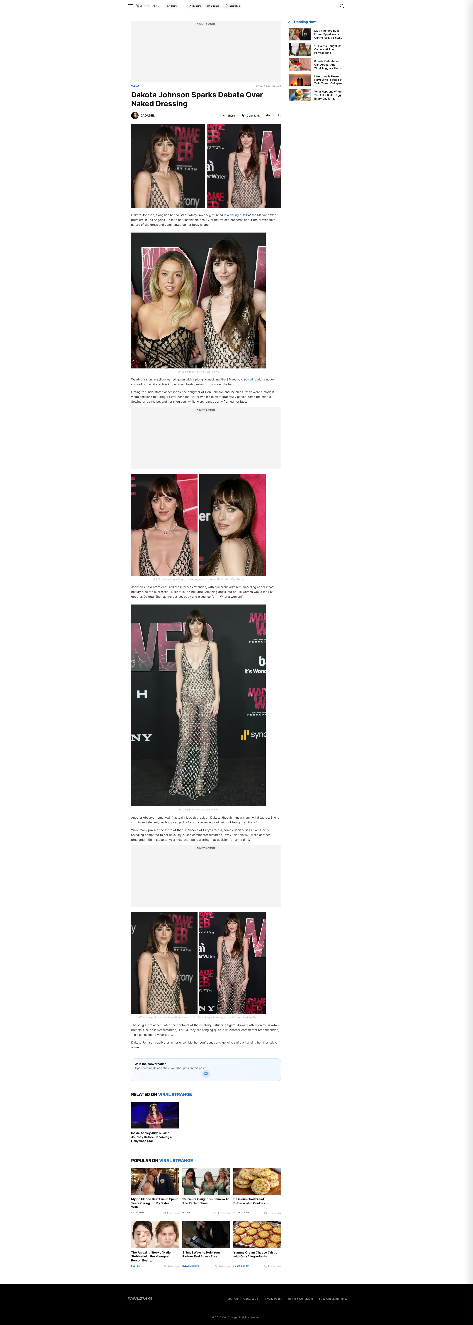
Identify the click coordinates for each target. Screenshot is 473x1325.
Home (174, 5)
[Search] (342, 6)
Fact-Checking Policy (333, 1298)
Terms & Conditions (300, 1298)
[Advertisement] (206, 54)
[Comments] (277, 115)
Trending (196, 5)
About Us (232, 1298)
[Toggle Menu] (130, 6)
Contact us (250, 1298)
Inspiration (234, 5)
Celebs (135, 86)
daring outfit (238, 215)
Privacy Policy (272, 1298)
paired (248, 379)
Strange (215, 5)
